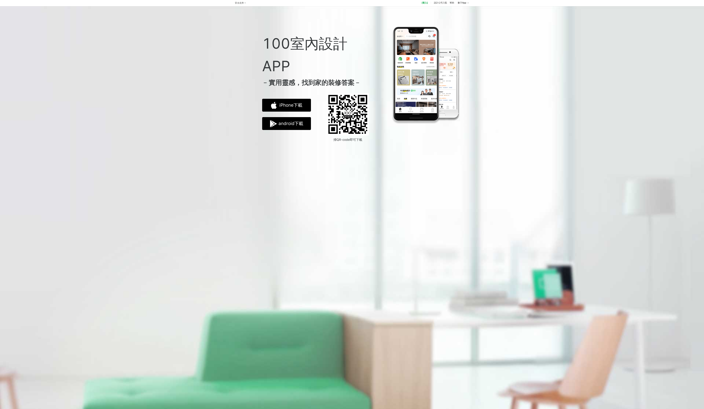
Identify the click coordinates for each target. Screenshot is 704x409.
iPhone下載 (290, 105)
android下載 (290, 123)
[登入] (425, 2)
